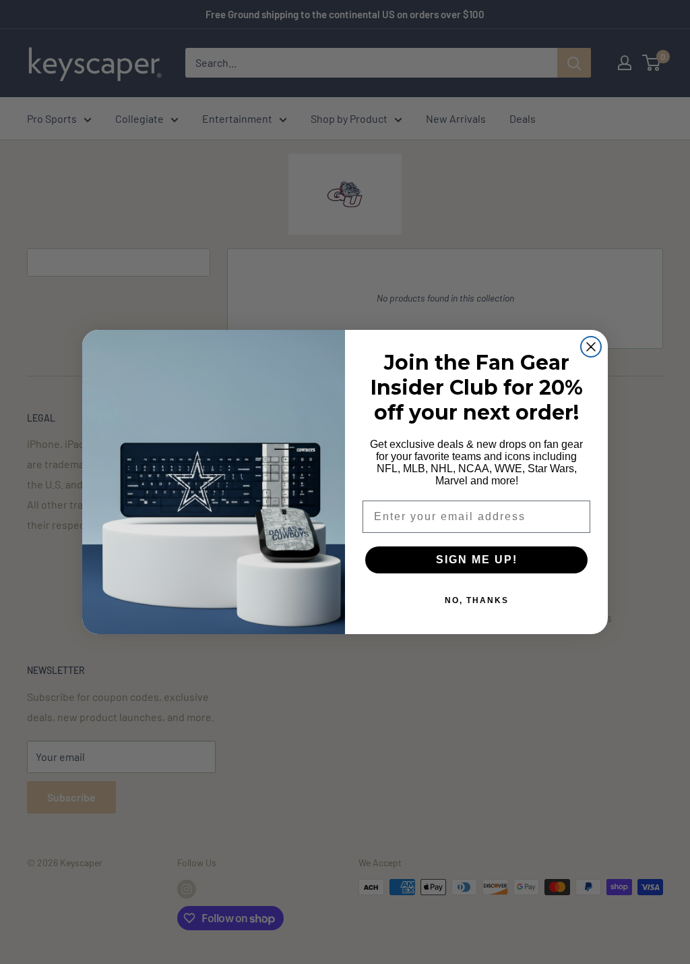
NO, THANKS (477, 600)
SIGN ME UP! (477, 559)
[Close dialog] (591, 347)
